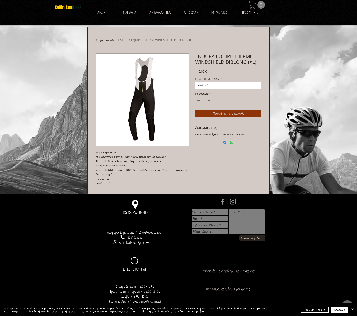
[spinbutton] (203, 100)
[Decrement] (198, 100)
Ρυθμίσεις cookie (314, 310)
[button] (257, 5)
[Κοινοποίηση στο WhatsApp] (232, 142)
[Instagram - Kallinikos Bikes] (233, 202)
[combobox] (228, 85)
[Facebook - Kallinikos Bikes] (223, 202)
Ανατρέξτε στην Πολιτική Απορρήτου (181, 311)
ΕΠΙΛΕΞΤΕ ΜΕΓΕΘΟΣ (208, 79)
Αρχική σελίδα (106, 40)
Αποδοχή (339, 310)
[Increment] (209, 100)
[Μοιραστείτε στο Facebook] (225, 142)
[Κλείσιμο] (352, 309)
